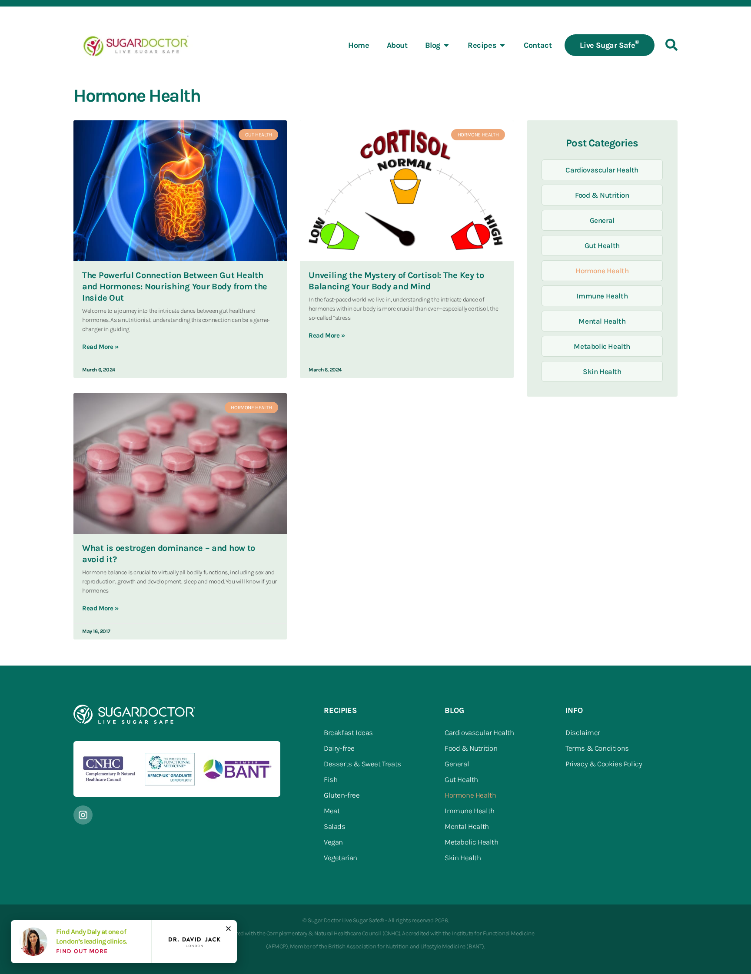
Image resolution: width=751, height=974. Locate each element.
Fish (330, 779)
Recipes (482, 45)
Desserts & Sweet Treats (362, 763)
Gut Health (602, 245)
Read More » (100, 347)
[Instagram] (83, 815)
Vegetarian (340, 857)
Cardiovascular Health (601, 170)
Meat (331, 810)
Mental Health (601, 321)
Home (358, 45)
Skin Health (602, 371)
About (397, 45)
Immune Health (602, 296)
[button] (228, 928)
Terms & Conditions (597, 748)
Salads (335, 826)
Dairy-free (339, 748)
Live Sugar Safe (609, 44)
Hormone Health (601, 270)
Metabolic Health (602, 346)
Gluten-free (342, 795)
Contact (538, 45)
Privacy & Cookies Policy (603, 763)
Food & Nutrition (602, 195)
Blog (432, 45)
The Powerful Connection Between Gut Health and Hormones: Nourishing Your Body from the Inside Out (174, 286)
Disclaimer (582, 732)
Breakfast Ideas (348, 732)
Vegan (333, 842)
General (602, 220)
